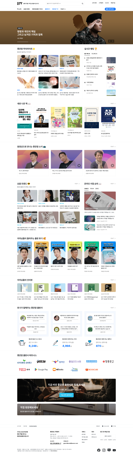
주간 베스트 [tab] (94, 53)
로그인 (107, 3)
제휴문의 (98, 426)
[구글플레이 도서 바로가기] (41, 369)
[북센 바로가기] (75, 369)
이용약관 (25, 426)
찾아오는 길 (94, 437)
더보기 (63, 9)
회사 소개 (94, 434)
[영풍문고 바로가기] (108, 361)
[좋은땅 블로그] (109, 450)
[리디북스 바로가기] (91, 361)
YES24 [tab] (92, 188)
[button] (112, 41)
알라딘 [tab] (97, 188)
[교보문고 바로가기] (24, 361)
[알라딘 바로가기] (58, 361)
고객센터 (101, 3)
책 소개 (19, 9)
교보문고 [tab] (86, 188)
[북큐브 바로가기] (91, 369)
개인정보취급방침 (33, 426)
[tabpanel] (100, 76)
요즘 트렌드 (27, 9)
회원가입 (113, 3)
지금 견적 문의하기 (66, 395)
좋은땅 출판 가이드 (37, 9)
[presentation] (86, 188)
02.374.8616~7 (55, 443)
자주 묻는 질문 (85, 437)
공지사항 (94, 3)
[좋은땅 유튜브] (114, 450)
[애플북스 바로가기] (58, 369)
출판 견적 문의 (110, 9)
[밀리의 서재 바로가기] (75, 361)
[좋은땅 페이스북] (98, 450)
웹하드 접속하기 (108, 436)
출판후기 (47, 9)
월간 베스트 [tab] (87, 53)
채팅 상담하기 (85, 439)
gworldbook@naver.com (70, 443)
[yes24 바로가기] (41, 361)
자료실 (83, 442)
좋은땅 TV (55, 9)
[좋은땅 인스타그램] (103, 450)
